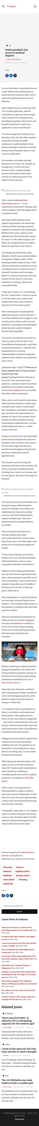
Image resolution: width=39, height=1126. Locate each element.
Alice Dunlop (7, 1087)
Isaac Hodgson (7, 1027)
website (17, 623)
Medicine (7, 875)
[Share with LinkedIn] (11, 75)
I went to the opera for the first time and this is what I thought (19, 1050)
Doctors (20, 867)
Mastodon (19, 1119)
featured (7, 871)
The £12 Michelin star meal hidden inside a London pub (18, 1081)
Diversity (7, 867)
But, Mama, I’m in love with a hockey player (18, 990)
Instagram (29, 620)
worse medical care (16, 390)
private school (22, 875)
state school (8, 879)
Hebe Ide (6, 1055)
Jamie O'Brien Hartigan (14, 59)
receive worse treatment (12, 439)
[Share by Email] (15, 75)
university (8, 884)
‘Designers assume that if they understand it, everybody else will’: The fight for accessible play (19, 974)
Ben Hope (32, 496)
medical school (22, 871)
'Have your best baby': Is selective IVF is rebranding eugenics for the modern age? (18, 1020)
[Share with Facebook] (7, 75)
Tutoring (23, 879)
